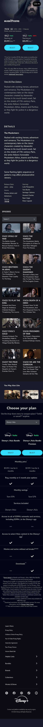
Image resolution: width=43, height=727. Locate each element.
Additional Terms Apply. (16, 74)
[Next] (39, 394)
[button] (21, 657)
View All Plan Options (13, 82)
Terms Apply (7, 577)
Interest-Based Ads (10, 651)
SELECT (12, 48)
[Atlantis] (12, 394)
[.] (6, 693)
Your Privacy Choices (10, 647)
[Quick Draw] (30, 394)
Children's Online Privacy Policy (13, 634)
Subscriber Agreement (11, 643)
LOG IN (37, 4)
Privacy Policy (9, 630)
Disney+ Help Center (27, 604)
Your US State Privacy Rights (13, 639)
